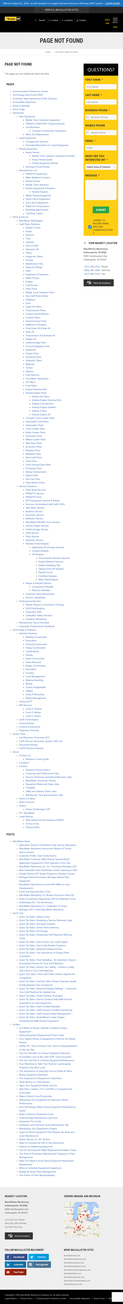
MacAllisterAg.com (72, 1255)
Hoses (29, 231)
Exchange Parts (34, 468)
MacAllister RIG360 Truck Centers (43, 522)
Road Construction (35, 658)
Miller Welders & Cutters (38, 177)
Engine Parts (32, 353)
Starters (30, 371)
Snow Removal (33, 662)
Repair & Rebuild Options (38, 583)
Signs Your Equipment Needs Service (38, 1085)
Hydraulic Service (34, 540)
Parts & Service (20, 217)
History (22, 805)
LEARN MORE (112, 3)
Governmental (26, 723)
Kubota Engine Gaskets (44, 407)
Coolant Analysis (40, 551)
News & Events (26, 802)
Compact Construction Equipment (49, 130)
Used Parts (31, 461)
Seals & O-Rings (34, 267)
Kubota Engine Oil (41, 414)
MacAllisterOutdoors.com (75, 1266)
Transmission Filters (36, 310)
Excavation (31, 640)
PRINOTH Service (35, 493)
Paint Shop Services (36, 489)
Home (47, 52)
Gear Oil (30, 332)
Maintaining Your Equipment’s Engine (38, 1128)
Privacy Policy (33, 827)
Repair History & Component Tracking (45, 604)
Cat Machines (33, 127)
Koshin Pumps (33, 181)
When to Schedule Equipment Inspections (40, 1168)
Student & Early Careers (38, 770)
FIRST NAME (93, 79)
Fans (28, 303)
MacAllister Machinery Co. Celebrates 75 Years (43, 906)
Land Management (35, 676)
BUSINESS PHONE (96, 110)
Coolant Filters (33, 317)
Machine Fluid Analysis (37, 543)
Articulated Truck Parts (37, 421)
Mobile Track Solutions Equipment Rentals (53, 156)
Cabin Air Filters (34, 306)
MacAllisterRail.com (72, 1273)
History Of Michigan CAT (38, 809)
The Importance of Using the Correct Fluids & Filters (45, 1071)
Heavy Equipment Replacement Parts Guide (41, 1035)
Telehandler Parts (34, 425)
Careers (23, 766)
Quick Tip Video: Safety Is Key (34, 916)
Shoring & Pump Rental (37, 167)
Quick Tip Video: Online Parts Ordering (38, 927)
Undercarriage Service (37, 529)
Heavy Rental (32, 152)
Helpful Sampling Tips (49, 565)
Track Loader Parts (35, 428)
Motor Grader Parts (35, 432)
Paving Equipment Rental (45, 163)
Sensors (30, 235)
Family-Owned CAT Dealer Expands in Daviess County (47, 873)
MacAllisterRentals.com (74, 1277)
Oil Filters (30, 382)
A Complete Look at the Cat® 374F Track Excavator (45, 1057)
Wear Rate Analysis (48, 579)
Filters (29, 253)
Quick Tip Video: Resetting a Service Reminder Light (45, 920)
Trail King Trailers (34, 213)
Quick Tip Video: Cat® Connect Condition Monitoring (45, 1010)
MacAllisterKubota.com (74, 1263)
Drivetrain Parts (33, 357)
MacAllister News (21, 841)
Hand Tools (31, 288)
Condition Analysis (47, 576)
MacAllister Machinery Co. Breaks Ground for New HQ (46, 895)
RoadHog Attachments (37, 209)
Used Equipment (27, 138)
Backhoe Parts (33, 450)
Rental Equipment (28, 149)
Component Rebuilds (42, 586)
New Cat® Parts (34, 457)
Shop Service (32, 536)
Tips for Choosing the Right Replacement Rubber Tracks (47, 1150)
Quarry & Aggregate (36, 687)
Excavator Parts (34, 446)
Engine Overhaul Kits (36, 389)
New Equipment (27, 116)
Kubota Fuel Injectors (43, 403)
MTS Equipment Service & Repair (43, 500)
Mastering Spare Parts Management (37, 1171)
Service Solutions (28, 486)
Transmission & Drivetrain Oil (40, 335)
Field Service (32, 533)
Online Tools (19, 734)
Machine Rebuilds (41, 590)
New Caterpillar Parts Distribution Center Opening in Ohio (48, 870)
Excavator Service (35, 515)
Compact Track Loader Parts (40, 418)
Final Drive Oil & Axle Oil (38, 328)
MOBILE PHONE (95, 125)
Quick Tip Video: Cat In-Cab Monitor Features (42, 945)
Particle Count (45, 572)
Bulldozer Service (34, 518)
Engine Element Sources (50, 561)
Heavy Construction (35, 647)
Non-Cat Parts (33, 479)
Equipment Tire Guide (30, 1121)
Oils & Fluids (32, 245)
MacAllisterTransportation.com (77, 1281)
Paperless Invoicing (29, 730)
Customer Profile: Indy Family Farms (37, 855)
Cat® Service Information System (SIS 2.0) (40, 741)
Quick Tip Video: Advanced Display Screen (40, 949)
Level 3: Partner (34, 709)
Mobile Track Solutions (37, 184)
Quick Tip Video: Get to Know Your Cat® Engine (43, 942)
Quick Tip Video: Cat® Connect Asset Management (45, 1013)
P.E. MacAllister (27, 813)
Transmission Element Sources (54, 558)
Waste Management (36, 698)
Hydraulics (31, 349)
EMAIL (89, 141)
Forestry (30, 673)
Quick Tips (18, 913)
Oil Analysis (38, 554)
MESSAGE (91, 175)
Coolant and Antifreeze (37, 314)
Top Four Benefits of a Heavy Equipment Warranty (44, 1053)
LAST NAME (92, 95)
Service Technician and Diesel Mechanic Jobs (49, 777)
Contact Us (24, 755)
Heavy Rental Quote (42, 159)
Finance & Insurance (29, 726)
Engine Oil (31, 339)
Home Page (19, 109)
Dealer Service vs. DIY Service (34, 1139)
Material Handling (34, 680)
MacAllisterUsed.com (73, 1284)
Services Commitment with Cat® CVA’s (45, 504)
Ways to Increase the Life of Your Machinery (41, 1143)
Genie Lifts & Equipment (38, 199)
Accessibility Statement (24, 102)
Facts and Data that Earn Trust (34, 891)
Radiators (30, 299)
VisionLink (25, 701)
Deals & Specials (21, 105)
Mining (29, 683)
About (16, 752)
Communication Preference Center (30, 91)
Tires (28, 238)
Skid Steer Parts (34, 443)
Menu (115, 22)
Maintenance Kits (34, 263)
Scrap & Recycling (35, 694)
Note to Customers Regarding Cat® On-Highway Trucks (47, 899)
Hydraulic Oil (32, 249)
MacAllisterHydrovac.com (75, 1259)
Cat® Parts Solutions (29, 224)
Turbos (29, 367)
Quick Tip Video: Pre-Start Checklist (37, 924)
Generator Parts (34, 436)
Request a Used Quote (37, 759)
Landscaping (32, 651)
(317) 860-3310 (92, 274)
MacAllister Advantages (31, 220)
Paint (28, 270)
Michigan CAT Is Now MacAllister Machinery (41, 909)
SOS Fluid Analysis (35, 608)
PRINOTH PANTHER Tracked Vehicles (45, 123)
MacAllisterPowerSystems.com (77, 1270)
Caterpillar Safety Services (39, 615)
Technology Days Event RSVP (28, 95)
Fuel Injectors (32, 375)
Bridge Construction (36, 665)
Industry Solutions (28, 633)
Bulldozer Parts (33, 454)
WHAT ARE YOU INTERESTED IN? (95, 157)
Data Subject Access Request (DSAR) (45, 820)
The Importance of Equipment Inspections (40, 1078)
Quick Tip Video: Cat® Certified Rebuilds (39, 1006)
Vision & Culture (27, 798)
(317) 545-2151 (92, 266)
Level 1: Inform (33, 716)
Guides (16, 1024)
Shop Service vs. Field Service (34, 1082)
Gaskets (30, 242)
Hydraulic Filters (34, 360)
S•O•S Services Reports (31, 748)
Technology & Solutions (24, 630)
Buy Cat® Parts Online (37, 296)
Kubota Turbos (39, 411)
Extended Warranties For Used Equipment (47, 145)
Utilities (29, 691)
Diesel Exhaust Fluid (36, 321)
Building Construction (36, 637)
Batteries (30, 364)
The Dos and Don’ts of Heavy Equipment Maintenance (46, 1060)
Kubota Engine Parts (36, 393)
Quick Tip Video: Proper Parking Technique (41, 995)
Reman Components (36, 472)
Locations (24, 762)
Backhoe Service (34, 511)
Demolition (31, 669)
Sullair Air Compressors (37, 206)
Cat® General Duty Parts (38, 464)
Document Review (28, 744)
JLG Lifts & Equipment (37, 202)
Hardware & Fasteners (37, 274)
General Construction (36, 644)
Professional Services (30, 601)
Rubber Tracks (33, 227)
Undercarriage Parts (36, 342)
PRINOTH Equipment (36, 174)
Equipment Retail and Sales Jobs (42, 784)
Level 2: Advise (33, 712)
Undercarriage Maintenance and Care (38, 1118)
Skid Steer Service (35, 507)
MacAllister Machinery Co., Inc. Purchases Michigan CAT (48, 866)
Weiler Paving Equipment (38, 195)
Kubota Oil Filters (40, 396)
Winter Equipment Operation (33, 1074)
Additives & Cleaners (36, 324)
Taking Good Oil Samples (51, 568)
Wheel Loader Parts (36, 439)
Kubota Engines (40, 191)
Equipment (18, 113)
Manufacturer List (28, 170)
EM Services (25, 705)
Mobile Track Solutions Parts (40, 292)
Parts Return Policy (35, 482)
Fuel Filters (31, 385)
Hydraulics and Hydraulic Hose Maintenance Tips (44, 1125)
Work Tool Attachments (37, 134)
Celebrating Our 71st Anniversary (36, 902)
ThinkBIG (30, 788)
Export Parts (32, 475)
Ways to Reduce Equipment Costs (36, 1114)
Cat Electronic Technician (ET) (34, 737)
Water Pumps (32, 278)
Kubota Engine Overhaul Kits (46, 400)
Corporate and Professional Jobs (42, 773)
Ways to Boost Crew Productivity (35, 1096)
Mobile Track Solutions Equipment (43, 120)
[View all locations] (81, 1239)
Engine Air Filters (34, 256)
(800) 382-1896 (92, 270)
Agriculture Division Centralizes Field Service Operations (47, 845)
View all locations (102, 283)
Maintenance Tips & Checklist (34, 622)
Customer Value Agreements (40, 594)
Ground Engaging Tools (37, 346)
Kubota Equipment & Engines (40, 188)
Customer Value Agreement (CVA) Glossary (35, 98)
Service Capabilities (35, 597)
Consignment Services (37, 141)
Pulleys (29, 281)
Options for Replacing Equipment (36, 1146)
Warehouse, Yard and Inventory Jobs (44, 795)
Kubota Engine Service (37, 525)
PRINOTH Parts (34, 497)
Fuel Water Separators (37, 378)
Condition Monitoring (36, 619)
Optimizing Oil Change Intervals (48, 547)
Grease (29, 260)
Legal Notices (26, 816)
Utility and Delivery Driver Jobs (41, 791)
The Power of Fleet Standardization (37, 1175)
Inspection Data (33, 612)
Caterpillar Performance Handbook (36, 626)
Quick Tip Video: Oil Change (33, 931)
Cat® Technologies (28, 719)
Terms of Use (32, 823)
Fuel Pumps (32, 285)
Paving (29, 655)
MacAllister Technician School (41, 780)
